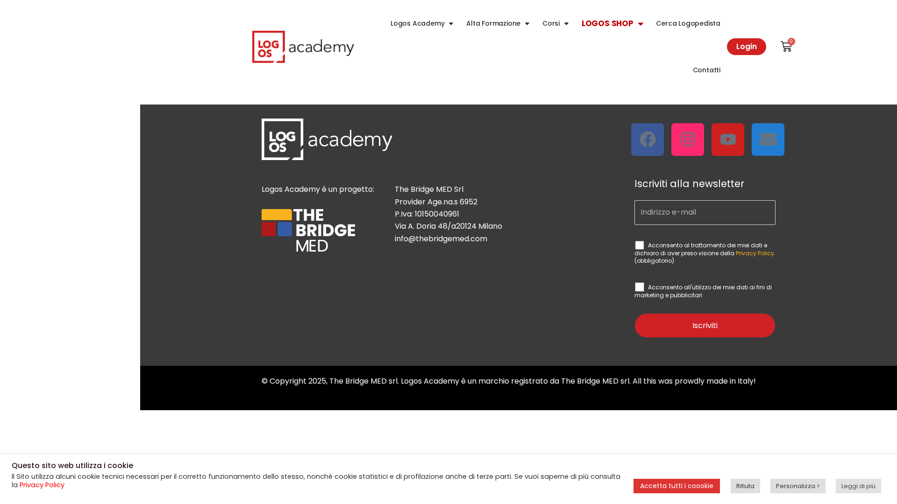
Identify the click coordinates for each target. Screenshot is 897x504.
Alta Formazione (493, 23)
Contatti (706, 70)
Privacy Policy (755, 253)
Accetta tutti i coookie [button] (676, 485)
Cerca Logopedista (688, 23)
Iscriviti (705, 325)
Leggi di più (858, 486)
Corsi (551, 23)
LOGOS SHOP (608, 23)
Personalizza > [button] (798, 486)
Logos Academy (417, 23)
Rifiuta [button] (745, 486)
